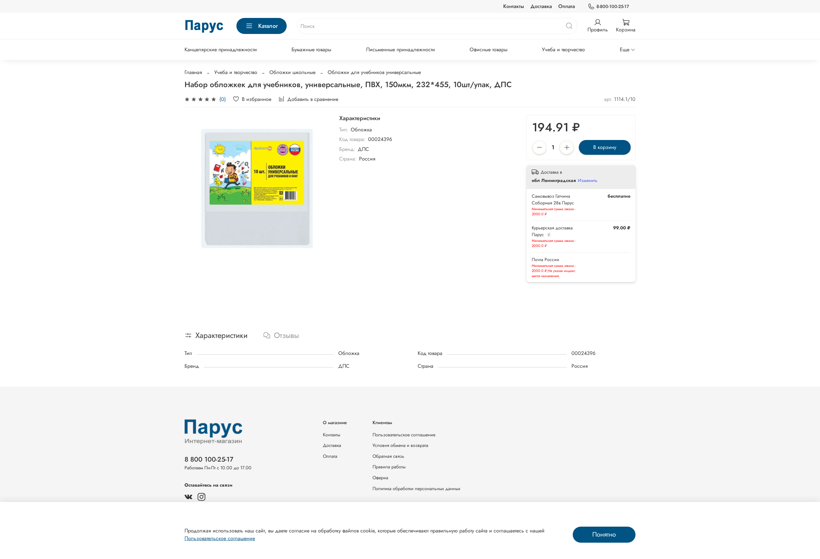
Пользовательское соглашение (404, 435)
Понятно (604, 534)
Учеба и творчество (563, 49)
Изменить (587, 180)
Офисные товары (488, 49)
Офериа (380, 477)
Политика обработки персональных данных (416, 488)
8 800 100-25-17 (209, 459)
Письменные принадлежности (400, 49)
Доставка (541, 6)
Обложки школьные (292, 72)
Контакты (513, 6)
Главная (193, 72)
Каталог (268, 26)
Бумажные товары (311, 49)
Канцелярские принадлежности (220, 49)
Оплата (566, 6)
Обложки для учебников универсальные (374, 72)
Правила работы (389, 467)
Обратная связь (388, 456)
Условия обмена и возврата (400, 445)
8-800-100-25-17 (612, 6)
